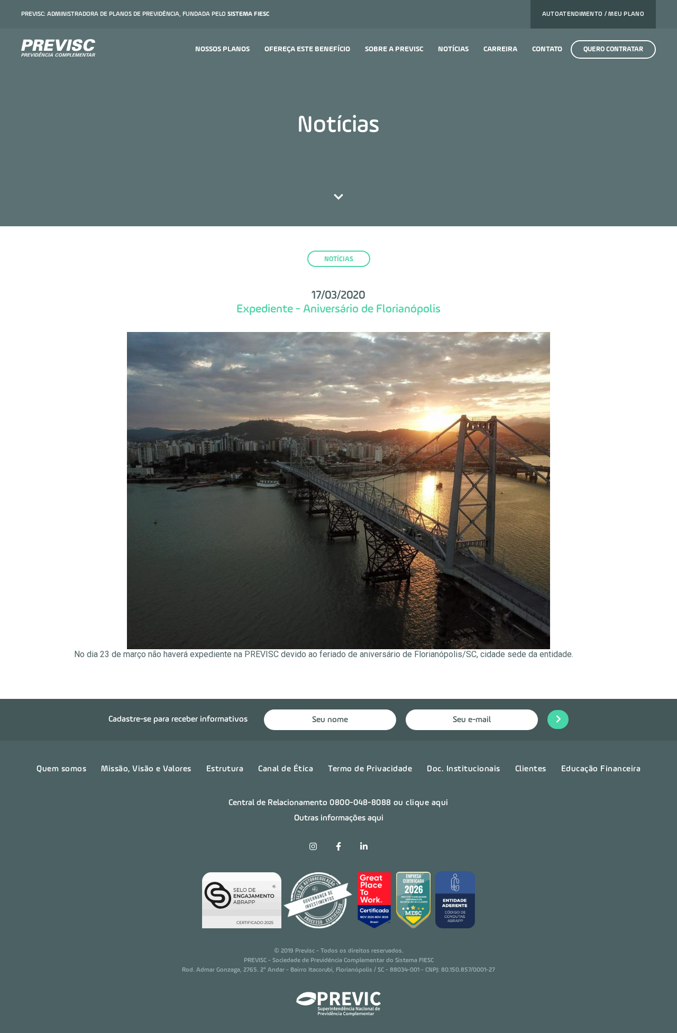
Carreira (500, 49)
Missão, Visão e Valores (146, 769)
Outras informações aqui (338, 818)
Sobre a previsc (394, 49)
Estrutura (225, 769)
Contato (547, 49)
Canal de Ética (285, 769)
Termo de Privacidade (370, 769)
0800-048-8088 (360, 803)
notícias (338, 259)
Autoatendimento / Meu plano (593, 14)
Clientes (530, 769)
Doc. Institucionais (463, 769)
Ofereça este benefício (307, 49)
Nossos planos (222, 49)
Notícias (453, 49)
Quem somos (61, 769)
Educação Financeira (601, 769)
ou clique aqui (421, 803)
